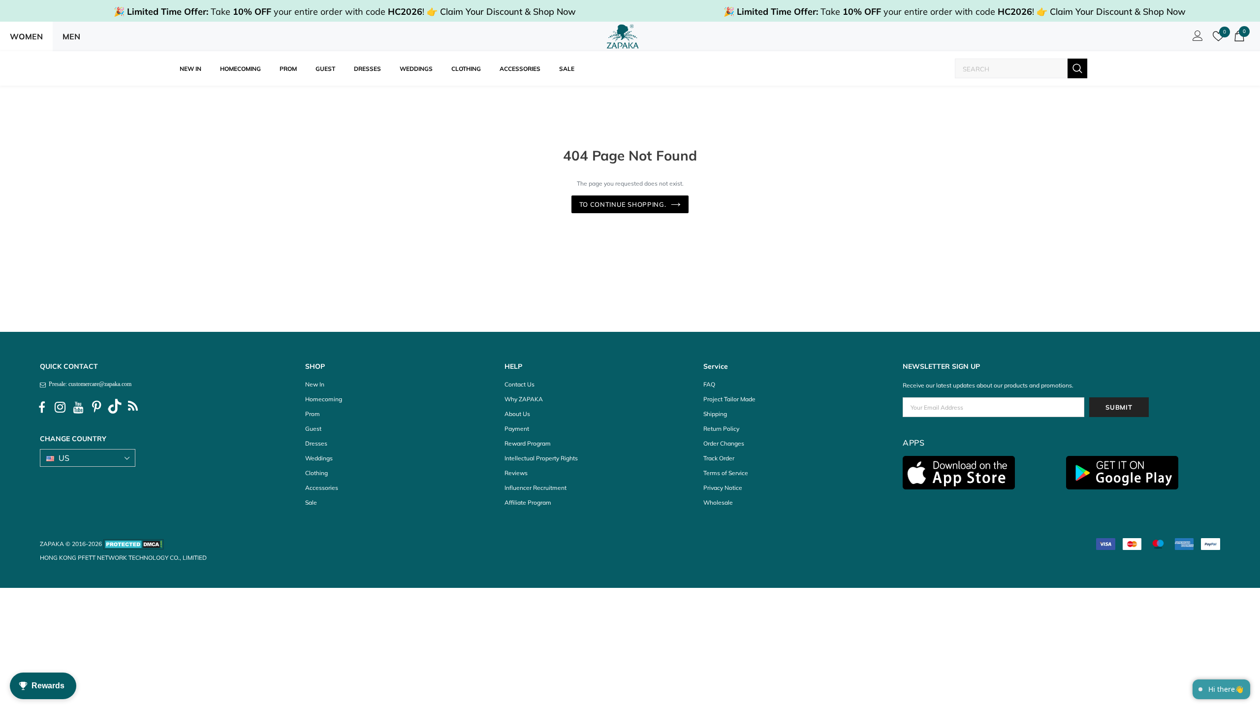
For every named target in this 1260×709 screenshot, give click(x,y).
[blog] (133, 408)
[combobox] (1011, 69)
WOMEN (26, 36)
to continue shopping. (622, 204)
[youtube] (78, 408)
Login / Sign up (1196, 38)
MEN (71, 36)
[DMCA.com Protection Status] (133, 544)
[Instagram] (60, 408)
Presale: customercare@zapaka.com (88, 384)
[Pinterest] (96, 408)
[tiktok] (115, 408)
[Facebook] (42, 408)
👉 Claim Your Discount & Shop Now (501, 11)
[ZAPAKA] (623, 36)
